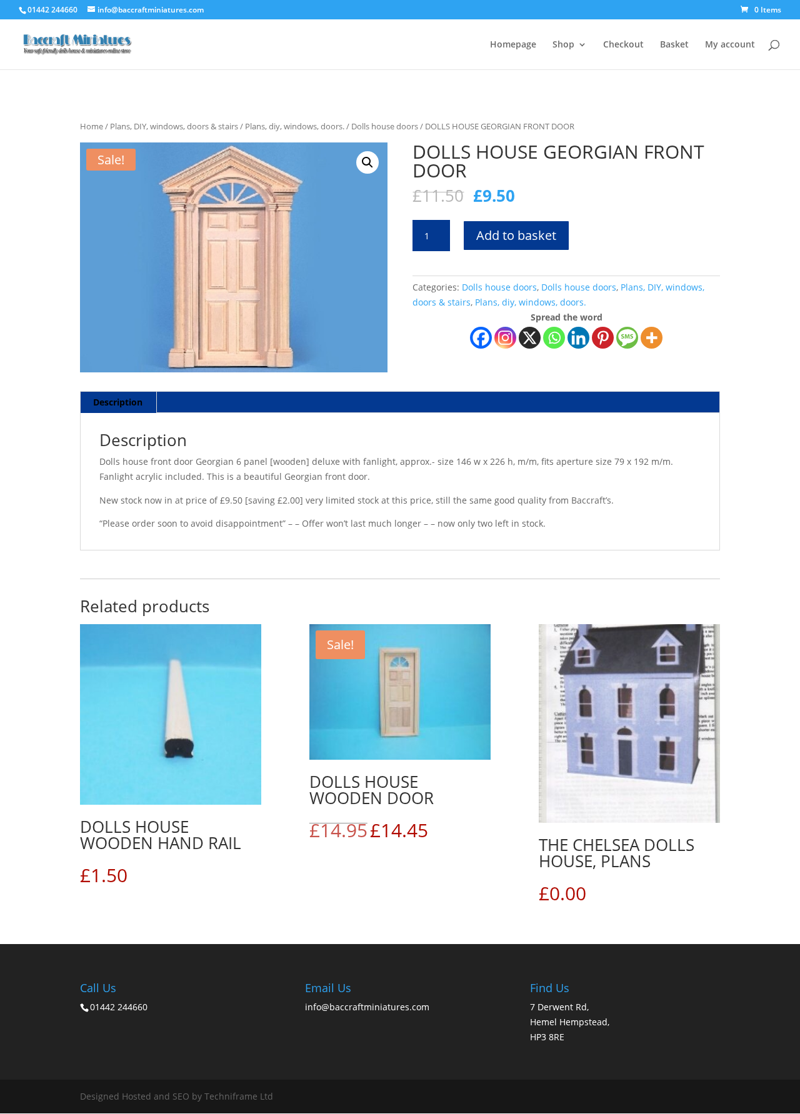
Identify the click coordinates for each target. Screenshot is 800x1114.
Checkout (623, 45)
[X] (530, 338)
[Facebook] (481, 338)
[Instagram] (505, 338)
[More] (651, 338)
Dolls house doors (384, 126)
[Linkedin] (578, 338)
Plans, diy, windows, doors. (294, 126)
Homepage (513, 45)
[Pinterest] (603, 338)
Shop (563, 45)
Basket (674, 45)
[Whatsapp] (554, 338)
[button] (367, 162)
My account (730, 45)
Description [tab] (117, 402)
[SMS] (627, 338)
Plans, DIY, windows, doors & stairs (174, 126)
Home (91, 126)
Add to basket (516, 235)
